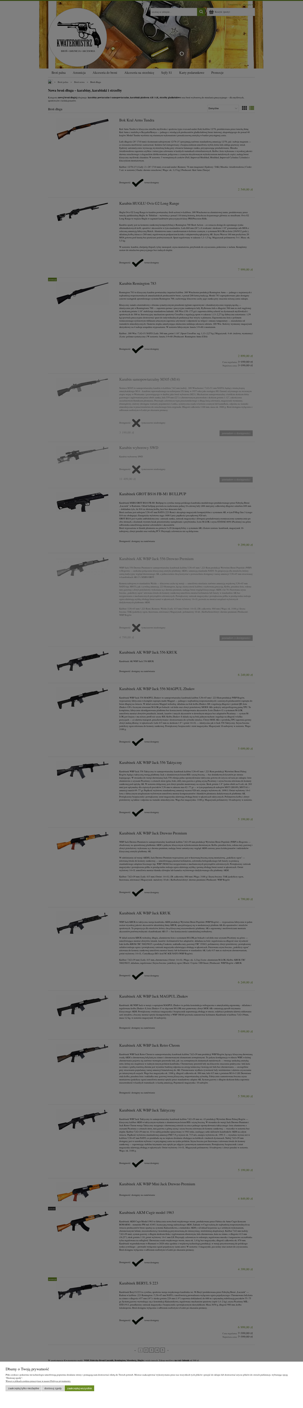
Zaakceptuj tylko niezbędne (23, 1388)
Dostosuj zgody (53, 1388)
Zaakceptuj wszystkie (79, 1388)
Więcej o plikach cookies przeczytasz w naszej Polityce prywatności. (38, 1381)
